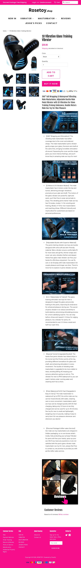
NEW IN (12, 18)
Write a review (63, 514)
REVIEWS (66, 18)
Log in (34, 2)
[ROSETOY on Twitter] (66, 535)
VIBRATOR (26, 18)
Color (44, 53)
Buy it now (51, 83)
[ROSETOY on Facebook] (70, 535)
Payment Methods (8, 537)
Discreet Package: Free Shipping (14, 2)
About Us (37, 535)
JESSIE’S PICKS (33, 23)
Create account (45, 2)
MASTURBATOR (46, 18)
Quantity (45, 61)
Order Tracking (7, 540)
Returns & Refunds (8, 542)
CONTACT (51, 23)
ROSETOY (40, 557)
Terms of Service (8, 544)
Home (5, 31)
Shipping (45, 48)
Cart (58, 2)
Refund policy (7, 547)
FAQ (4, 535)
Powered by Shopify (50, 557)
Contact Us (37, 537)
